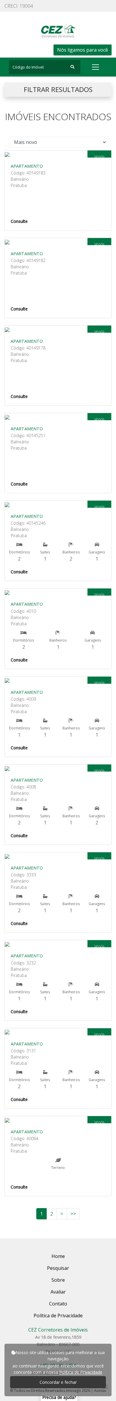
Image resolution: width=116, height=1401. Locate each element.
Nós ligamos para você (82, 50)
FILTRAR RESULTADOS (58, 89)
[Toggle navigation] (95, 67)
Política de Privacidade (80, 1372)
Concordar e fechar (58, 1382)
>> (73, 1213)
